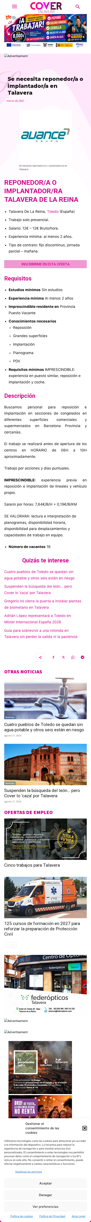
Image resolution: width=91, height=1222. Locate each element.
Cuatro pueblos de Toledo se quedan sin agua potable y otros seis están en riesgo (44, 727)
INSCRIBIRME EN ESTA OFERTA (46, 264)
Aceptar (45, 1183)
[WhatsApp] (73, 657)
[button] (85, 1128)
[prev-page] (7, 945)
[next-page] (13, 945)
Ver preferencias (45, 1207)
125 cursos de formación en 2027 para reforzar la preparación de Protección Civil (42, 929)
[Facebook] (53, 657)
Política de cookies (21, 1216)
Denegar (45, 1195)
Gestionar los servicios (28, 1171)
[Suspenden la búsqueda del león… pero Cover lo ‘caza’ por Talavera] (45, 764)
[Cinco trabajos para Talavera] (45, 839)
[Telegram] (82, 657)
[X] (63, 657)
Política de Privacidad (52, 1216)
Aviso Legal (78, 1216)
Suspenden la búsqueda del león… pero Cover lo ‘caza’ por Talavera (42, 793)
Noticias (10, 717)
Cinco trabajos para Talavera (32, 865)
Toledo (53, 211)
